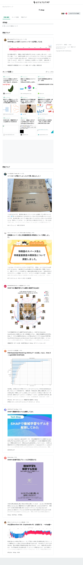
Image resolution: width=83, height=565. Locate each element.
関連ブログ (24, 17)
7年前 (27, 522)
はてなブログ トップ (8, 6)
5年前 (20, 409)
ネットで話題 (15, 17)
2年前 (33, 232)
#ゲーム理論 (32, 65)
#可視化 (20, 514)
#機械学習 (10, 343)
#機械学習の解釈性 (29, 399)
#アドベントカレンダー (40, 343)
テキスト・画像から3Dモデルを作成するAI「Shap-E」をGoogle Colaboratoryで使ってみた (28, 121)
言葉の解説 (6, 17)
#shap (31, 343)
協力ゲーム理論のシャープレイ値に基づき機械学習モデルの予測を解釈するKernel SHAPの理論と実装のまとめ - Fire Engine (10, 101)
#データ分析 (17, 343)
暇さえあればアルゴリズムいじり (15, 39)
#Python (10, 399)
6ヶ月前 (22, 173)
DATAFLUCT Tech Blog (13, 409)
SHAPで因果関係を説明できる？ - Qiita (45, 79)
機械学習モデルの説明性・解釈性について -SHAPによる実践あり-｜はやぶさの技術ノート (45, 101)
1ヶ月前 (25, 39)
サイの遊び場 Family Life (13, 173)
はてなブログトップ (60, 48)
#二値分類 (28, 278)
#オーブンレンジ (12, 225)
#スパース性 (21, 278)
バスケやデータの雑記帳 (13, 350)
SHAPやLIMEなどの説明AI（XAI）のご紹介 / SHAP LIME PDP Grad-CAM (45, 121)
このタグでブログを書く (74, 13)
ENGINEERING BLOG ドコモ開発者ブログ (17, 285)
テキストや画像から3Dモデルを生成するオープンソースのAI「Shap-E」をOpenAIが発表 (10, 80)
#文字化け (14, 514)
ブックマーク (6, 77)
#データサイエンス (12, 278)
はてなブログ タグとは (61, 47)
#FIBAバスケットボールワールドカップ (18, 402)
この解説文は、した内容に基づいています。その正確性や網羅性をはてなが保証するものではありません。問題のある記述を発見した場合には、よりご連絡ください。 (10, 26)
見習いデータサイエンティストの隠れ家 (16, 522)
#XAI (18, 552)
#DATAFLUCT (11, 450)
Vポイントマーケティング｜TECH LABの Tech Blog (19, 232)
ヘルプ (68, 47)
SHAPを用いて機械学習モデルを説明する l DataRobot (10, 120)
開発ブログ (73, 47)
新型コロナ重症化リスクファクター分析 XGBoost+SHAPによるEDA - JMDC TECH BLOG (28, 80)
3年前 (20, 350)
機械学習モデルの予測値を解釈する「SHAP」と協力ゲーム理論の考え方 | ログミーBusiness (28, 101)
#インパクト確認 (23, 65)
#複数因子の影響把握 (13, 65)
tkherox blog (10, 457)
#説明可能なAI (25, 343)
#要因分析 (39, 65)
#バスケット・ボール (34, 402)
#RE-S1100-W (21, 225)
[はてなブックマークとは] (12, 72)
